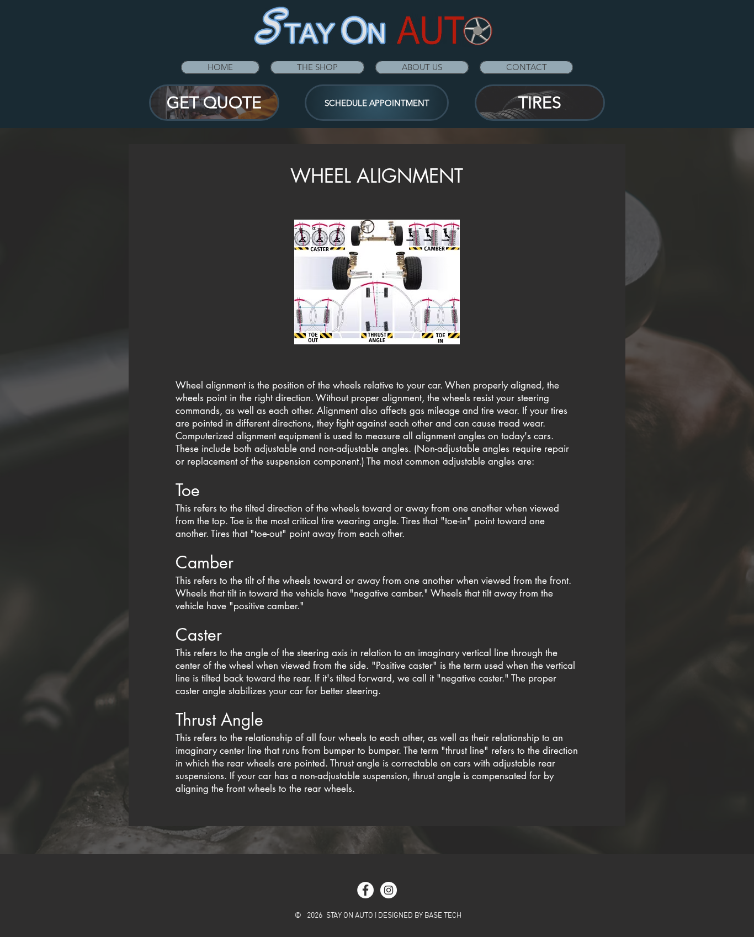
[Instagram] (388, 890)
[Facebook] (365, 890)
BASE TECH (442, 915)
